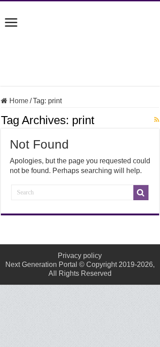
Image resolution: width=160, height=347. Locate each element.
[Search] (140, 192)
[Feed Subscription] (156, 119)
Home (18, 101)
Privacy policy (80, 255)
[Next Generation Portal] (80, 41)
